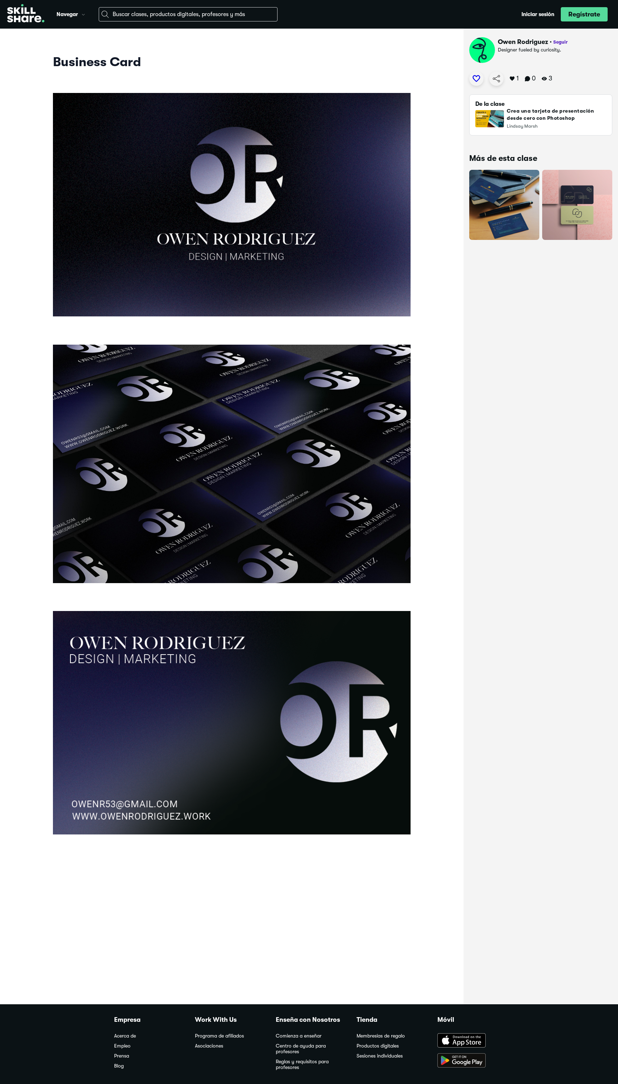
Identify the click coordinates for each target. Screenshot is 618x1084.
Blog (119, 1066)
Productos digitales (378, 1046)
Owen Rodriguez (523, 41)
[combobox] (188, 14)
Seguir (560, 42)
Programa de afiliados (219, 1036)
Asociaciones (209, 1046)
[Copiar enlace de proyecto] (496, 79)
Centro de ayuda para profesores (301, 1048)
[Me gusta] (476, 79)
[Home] (25, 14)
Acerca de (125, 1036)
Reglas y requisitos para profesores (302, 1064)
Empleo (122, 1046)
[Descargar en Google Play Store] (470, 1061)
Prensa (121, 1056)
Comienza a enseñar (299, 1036)
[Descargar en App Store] (470, 1041)
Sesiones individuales (380, 1056)
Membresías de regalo (381, 1036)
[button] (83, 13)
